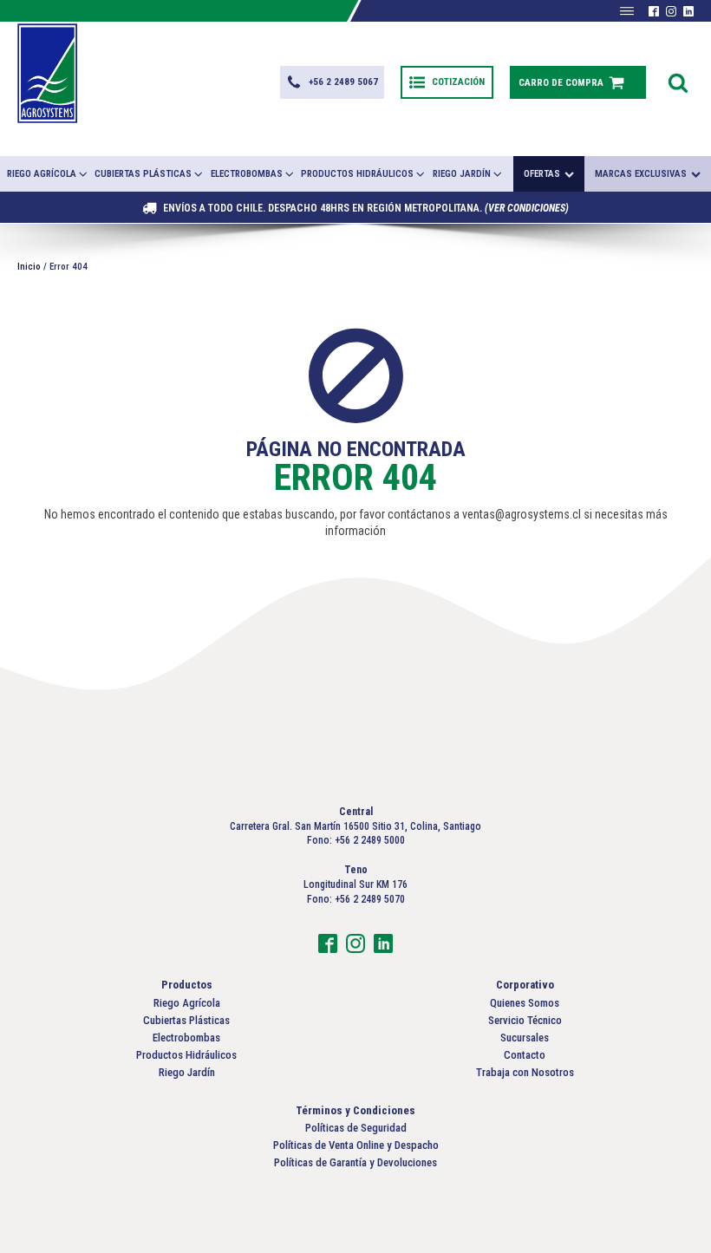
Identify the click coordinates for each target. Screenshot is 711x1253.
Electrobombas (247, 173)
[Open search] (678, 82)
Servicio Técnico (525, 1020)
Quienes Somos (524, 1002)
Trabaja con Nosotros (525, 1072)
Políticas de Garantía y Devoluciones (355, 1162)
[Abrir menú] (627, 11)
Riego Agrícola (41, 173)
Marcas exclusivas (641, 173)
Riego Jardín (462, 173)
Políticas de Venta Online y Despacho (356, 1145)
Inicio (29, 266)
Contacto (524, 1054)
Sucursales (524, 1037)
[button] (332, 82)
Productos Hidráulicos (357, 173)
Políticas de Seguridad (356, 1127)
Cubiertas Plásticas (143, 173)
